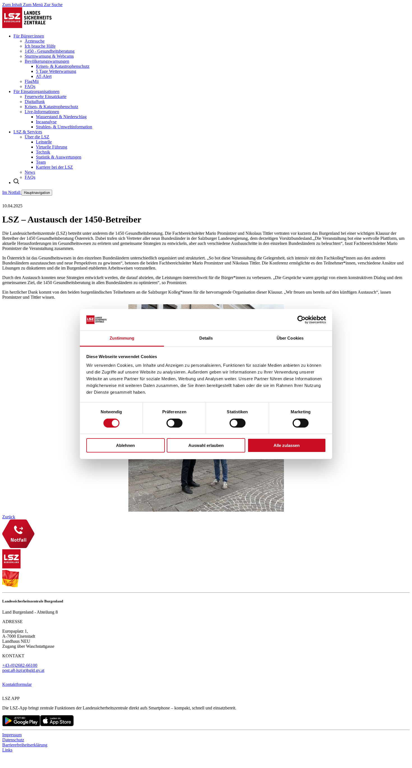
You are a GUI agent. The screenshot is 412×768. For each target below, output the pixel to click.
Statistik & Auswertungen (58, 157)
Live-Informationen (42, 111)
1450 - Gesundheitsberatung (50, 51)
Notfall (12, 192)
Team (41, 162)
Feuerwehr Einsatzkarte (45, 96)
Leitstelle (44, 142)
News (30, 172)
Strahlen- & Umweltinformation (64, 126)
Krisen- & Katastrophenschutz (62, 66)
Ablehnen (125, 445)
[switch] (174, 423)
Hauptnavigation (37, 193)
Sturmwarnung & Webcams (49, 56)
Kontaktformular (17, 684)
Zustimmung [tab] (122, 338)
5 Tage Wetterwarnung (56, 71)
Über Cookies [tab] (290, 338)
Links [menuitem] (7, 750)
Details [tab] (206, 338)
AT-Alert (44, 76)
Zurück (8, 516)
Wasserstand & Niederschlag (61, 116)
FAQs (30, 86)
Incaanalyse (46, 121)
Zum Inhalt (12, 4)
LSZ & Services (27, 131)
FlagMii (32, 81)
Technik (43, 152)
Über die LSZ (37, 136)
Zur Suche (53, 4)
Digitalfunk (35, 101)
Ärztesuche (35, 41)
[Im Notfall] (206, 534)
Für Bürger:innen (28, 36)
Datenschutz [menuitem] (13, 739)
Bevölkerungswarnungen (47, 61)
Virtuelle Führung (51, 147)
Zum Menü (33, 4)
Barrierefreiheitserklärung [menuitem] (24, 745)
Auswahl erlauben (206, 445)
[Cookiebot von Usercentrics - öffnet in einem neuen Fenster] (301, 319)
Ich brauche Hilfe (40, 46)
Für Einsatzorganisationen (36, 91)
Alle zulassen (287, 445)
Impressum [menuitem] (12, 734)
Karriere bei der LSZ (54, 167)
